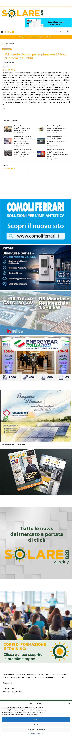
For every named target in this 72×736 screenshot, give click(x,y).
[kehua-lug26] (48, 19)
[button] (69, 704)
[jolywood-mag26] (35, 200)
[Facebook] (5, 32)
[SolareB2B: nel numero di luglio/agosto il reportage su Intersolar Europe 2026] (8, 153)
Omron (24, 174)
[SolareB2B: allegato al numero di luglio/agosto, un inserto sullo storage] (41, 129)
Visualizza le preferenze (36, 730)
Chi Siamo (49, 37)
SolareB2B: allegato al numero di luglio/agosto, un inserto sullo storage (56, 128)
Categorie (22, 37)
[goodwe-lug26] (35, 246)
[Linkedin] (10, 32)
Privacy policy (40, 733)
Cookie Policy (31, 733)
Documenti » (8, 683)
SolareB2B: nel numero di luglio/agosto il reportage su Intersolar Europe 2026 (24, 152)
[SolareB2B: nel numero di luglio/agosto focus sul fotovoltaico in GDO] (8, 129)
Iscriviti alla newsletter (36, 37)
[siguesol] (35, 291)
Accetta (36, 719)
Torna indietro (9, 44)
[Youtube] (13, 32)
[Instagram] (8, 32)
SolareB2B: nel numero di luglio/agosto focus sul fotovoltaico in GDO (22, 128)
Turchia (44, 174)
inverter (16, 174)
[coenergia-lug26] (35, 337)
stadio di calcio (34, 174)
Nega (36, 725)
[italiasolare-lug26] (35, 390)
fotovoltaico (7, 174)
